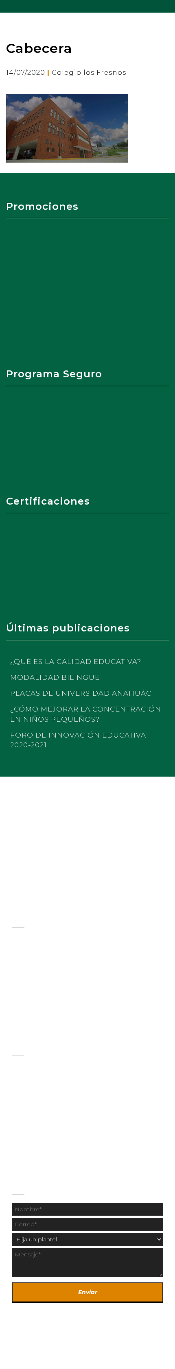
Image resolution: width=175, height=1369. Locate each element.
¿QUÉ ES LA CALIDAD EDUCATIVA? (75, 661)
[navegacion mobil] (169, 6)
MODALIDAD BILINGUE (55, 677)
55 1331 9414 (105, 1145)
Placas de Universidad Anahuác (80, 693)
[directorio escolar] (87, 1085)
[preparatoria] (88, 956)
